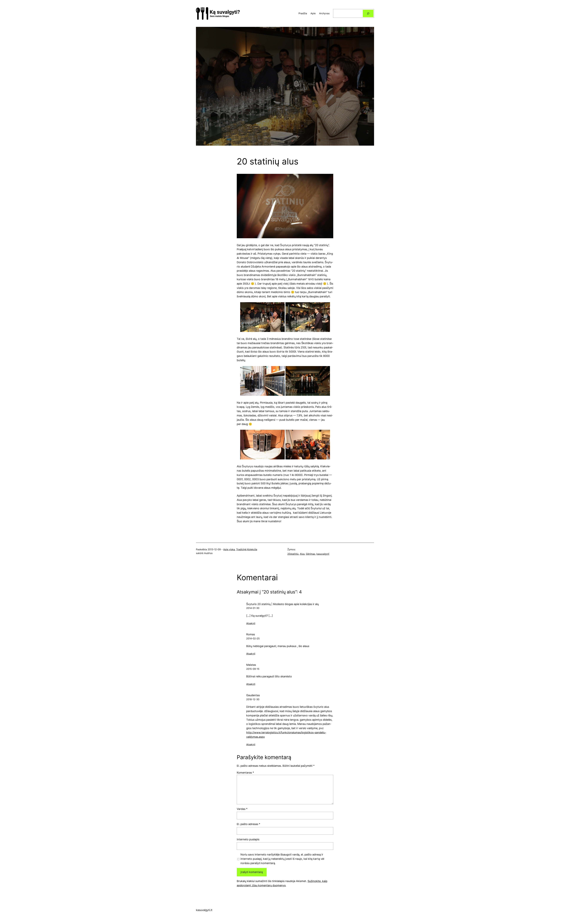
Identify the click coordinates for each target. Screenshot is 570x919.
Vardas (242, 808)
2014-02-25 (253, 638)
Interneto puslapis (248, 839)
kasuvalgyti (322, 553)
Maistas (251, 664)
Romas (250, 634)
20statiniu (293, 553)
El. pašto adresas (248, 824)
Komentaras (245, 772)
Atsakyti (250, 623)
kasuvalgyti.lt (204, 910)
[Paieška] (368, 13)
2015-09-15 (252, 668)
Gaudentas (253, 695)
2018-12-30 (252, 699)
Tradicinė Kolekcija (246, 549)
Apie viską (229, 549)
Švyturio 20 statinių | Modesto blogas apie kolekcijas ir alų (282, 604)
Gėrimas (310, 553)
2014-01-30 (252, 608)
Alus (302, 553)
